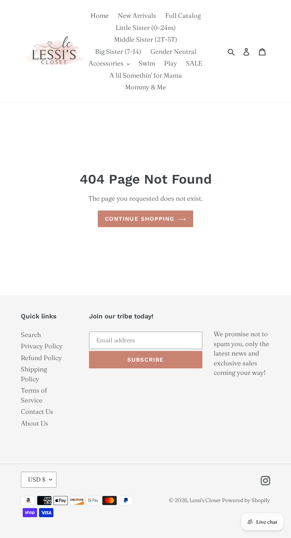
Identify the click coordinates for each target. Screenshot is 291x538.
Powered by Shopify (246, 500)
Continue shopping (139, 218)
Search (31, 334)
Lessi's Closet (205, 500)
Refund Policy (41, 358)
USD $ (36, 479)
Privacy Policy (42, 346)
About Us (34, 423)
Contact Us (37, 411)
